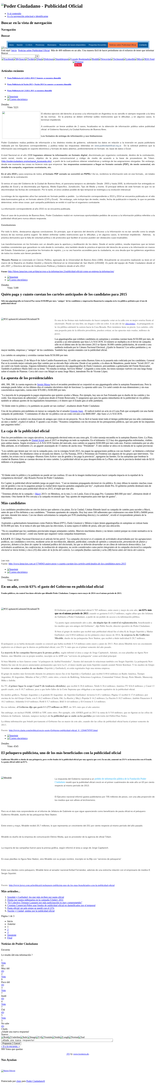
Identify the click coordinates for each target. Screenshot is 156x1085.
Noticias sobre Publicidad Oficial (122, 45)
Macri (38, 493)
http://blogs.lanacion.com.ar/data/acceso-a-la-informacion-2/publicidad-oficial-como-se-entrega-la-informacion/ (61, 271)
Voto (3, 963)
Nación (20, 45)
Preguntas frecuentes (97, 45)
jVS (68, 1054)
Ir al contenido (14, 13)
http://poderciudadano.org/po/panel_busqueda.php (26, 161)
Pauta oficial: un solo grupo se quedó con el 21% (30, 908)
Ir (37, 56)
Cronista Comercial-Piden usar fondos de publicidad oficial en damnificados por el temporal (51, 905)
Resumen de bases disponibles (72, 45)
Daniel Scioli (38, 440)
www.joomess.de (81, 1054)
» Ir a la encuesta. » (10, 1046)
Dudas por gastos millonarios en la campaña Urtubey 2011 (35, 900)
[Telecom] (8, 1071)
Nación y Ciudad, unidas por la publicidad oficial (31, 911)
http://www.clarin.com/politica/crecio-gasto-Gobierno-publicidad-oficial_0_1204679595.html (53, 730)
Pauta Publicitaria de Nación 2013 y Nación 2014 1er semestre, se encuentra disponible (39, 84)
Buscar (4, 53)
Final (9, 937)
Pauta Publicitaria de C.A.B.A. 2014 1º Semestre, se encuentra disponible (34, 78)
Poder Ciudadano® (35, 1081)
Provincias (40, 45)
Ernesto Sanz (76, 411)
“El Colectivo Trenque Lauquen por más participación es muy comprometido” (44, 902)
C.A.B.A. (29, 45)
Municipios (51, 45)
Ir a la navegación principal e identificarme (27, 16)
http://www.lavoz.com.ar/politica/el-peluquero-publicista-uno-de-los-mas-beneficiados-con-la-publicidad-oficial (62, 885)
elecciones (130, 323)
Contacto (143, 45)
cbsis (18, 1081)
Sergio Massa (43, 384)
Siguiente (11, 935)
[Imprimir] (12, 96)
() (2, 971)
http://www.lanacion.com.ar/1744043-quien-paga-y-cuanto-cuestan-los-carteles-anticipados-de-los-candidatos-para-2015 (67, 563)
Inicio (11, 45)
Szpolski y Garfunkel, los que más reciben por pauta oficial (35, 897)
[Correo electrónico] (17, 99)
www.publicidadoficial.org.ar (108, 145)
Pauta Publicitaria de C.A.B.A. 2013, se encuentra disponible (29, 90)
